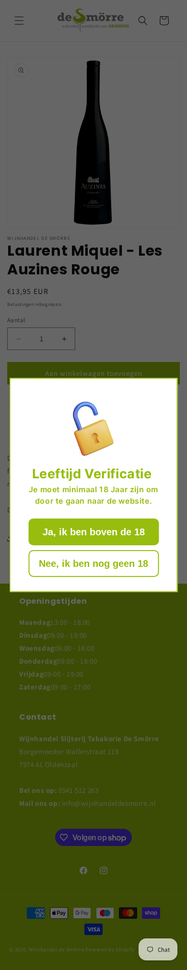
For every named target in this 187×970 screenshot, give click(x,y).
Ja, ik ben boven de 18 (94, 532)
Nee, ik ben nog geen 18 (93, 563)
